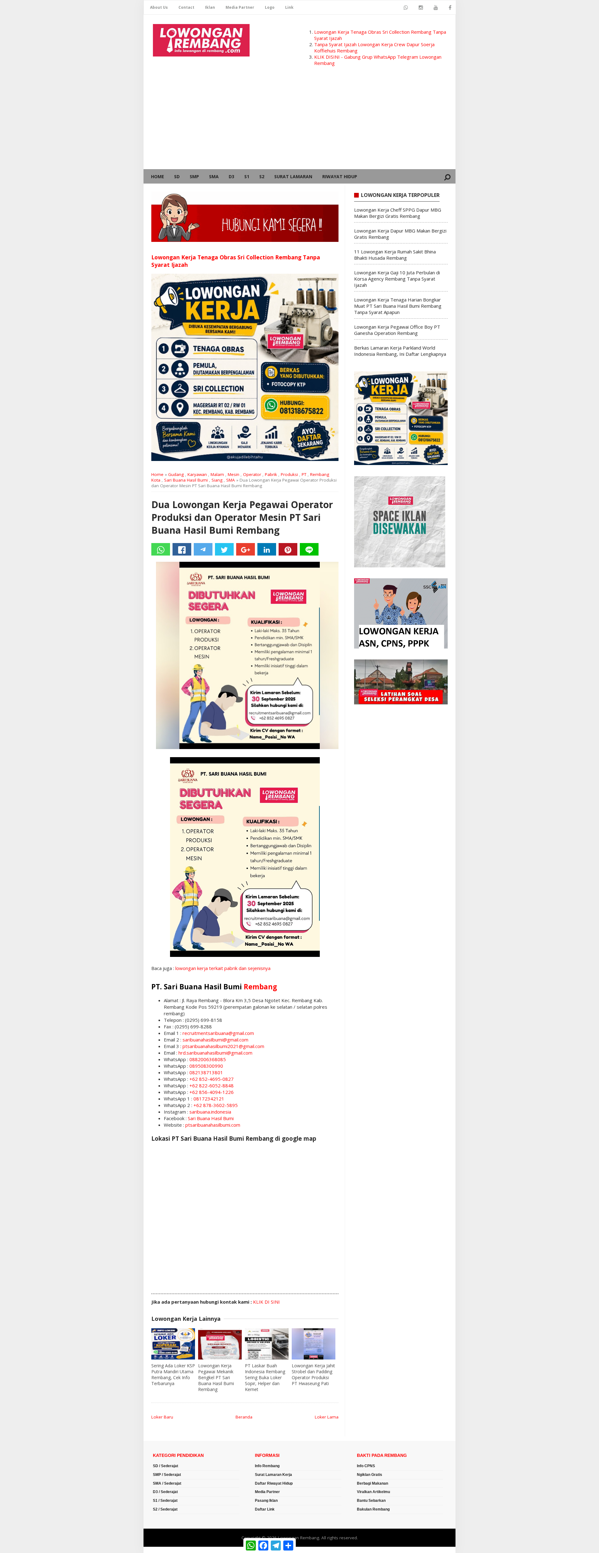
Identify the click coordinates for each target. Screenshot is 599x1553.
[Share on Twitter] (224, 549)
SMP (194, 176)
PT (304, 474)
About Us (159, 7)
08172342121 (208, 1098)
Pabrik (271, 474)
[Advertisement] (299, 122)
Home (157, 176)
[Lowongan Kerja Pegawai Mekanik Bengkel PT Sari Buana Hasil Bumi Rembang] (220, 1343)
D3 (231, 176)
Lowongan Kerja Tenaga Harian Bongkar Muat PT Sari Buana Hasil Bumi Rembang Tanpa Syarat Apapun (397, 305)
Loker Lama (326, 1417)
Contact (186, 7)
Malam (217, 474)
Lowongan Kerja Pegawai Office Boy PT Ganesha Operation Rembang (397, 330)
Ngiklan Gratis (369, 1474)
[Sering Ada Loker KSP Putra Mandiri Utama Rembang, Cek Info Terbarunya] (173, 1343)
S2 (261, 176)
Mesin (233, 474)
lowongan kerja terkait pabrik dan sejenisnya (222, 968)
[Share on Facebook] (182, 549)
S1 (246, 176)
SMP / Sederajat (167, 1474)
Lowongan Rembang (298, 1538)
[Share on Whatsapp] (160, 549)
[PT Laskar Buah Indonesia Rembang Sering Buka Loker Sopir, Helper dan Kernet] (267, 1343)
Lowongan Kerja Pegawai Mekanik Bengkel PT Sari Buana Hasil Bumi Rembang (216, 1377)
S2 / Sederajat (165, 1509)
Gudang (176, 474)
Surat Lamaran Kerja (273, 1474)
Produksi (289, 474)
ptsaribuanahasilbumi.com (212, 1125)
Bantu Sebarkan (371, 1500)
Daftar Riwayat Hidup (274, 1483)
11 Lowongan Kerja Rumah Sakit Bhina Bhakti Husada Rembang (395, 254)
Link (289, 7)
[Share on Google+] (245, 549)
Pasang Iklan (266, 1500)
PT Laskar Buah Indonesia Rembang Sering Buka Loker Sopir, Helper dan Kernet (265, 1377)
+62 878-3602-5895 (215, 1105)
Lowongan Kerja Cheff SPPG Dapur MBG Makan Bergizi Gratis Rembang (397, 213)
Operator (252, 474)
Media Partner (240, 7)
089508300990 (206, 1066)
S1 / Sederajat (165, 1500)
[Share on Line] (309, 549)
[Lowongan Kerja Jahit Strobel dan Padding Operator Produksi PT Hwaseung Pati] (313, 1343)
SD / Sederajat (165, 1466)
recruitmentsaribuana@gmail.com (218, 1033)
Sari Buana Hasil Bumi (186, 480)
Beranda (244, 1417)
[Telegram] (203, 549)
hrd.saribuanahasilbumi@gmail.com (215, 1053)
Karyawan (197, 474)
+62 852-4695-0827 (211, 1079)
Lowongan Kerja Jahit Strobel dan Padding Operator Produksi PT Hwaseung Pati (313, 1374)
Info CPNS (366, 1466)
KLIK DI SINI (266, 1302)
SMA (214, 176)
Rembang (260, 987)
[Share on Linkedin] (266, 549)
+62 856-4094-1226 (211, 1092)
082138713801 (206, 1072)
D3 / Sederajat (165, 1492)
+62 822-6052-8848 (211, 1085)
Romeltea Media (161, 1550)
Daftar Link (265, 1509)
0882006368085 (207, 1059)
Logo (270, 7)
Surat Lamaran (293, 176)
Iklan (210, 7)
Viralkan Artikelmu (373, 1492)
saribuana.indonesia (210, 1112)
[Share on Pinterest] (288, 549)
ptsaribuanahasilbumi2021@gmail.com (223, 1046)
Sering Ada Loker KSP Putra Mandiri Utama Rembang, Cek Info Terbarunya (173, 1374)
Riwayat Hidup (339, 176)
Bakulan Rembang (373, 1509)
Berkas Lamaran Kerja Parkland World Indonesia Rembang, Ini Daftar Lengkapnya (400, 351)
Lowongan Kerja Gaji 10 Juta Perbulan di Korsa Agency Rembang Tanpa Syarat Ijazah (397, 278)
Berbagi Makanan (372, 1483)
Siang (217, 480)
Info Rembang (267, 1466)
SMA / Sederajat (167, 1483)
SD (177, 176)
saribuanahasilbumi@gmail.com (215, 1039)
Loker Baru (162, 1417)
